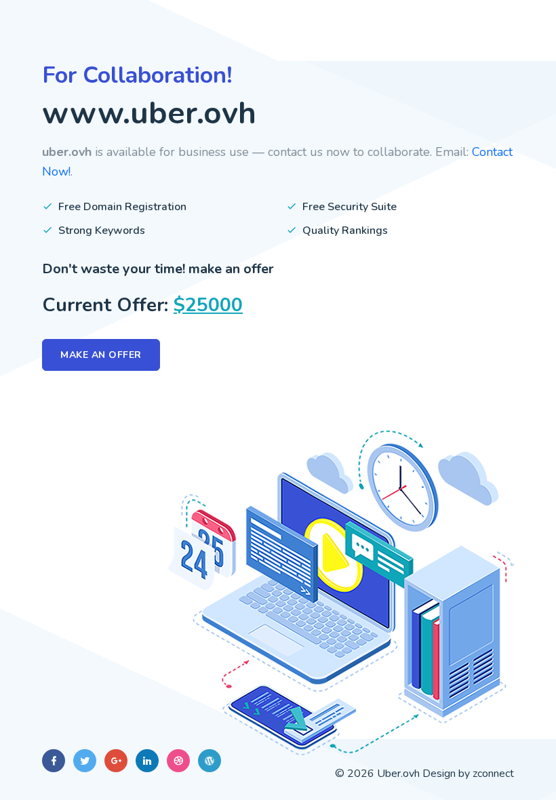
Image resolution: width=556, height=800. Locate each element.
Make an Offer (101, 354)
